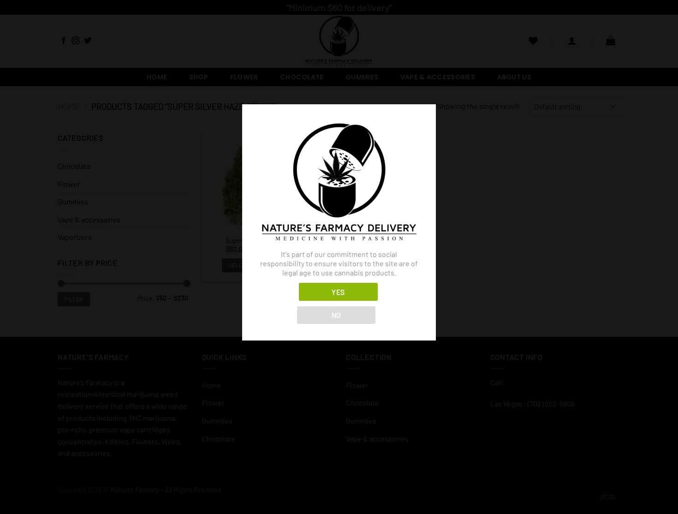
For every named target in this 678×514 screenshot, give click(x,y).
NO (336, 315)
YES (338, 291)
